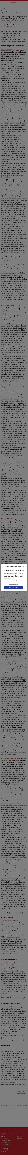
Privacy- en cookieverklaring (10, 580)
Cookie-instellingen (13, 584)
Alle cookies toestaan (13, 587)
